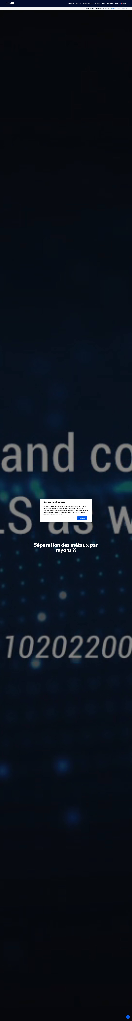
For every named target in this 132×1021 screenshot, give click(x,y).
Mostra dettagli (72, 518)
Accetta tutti (82, 518)
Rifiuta (65, 518)
